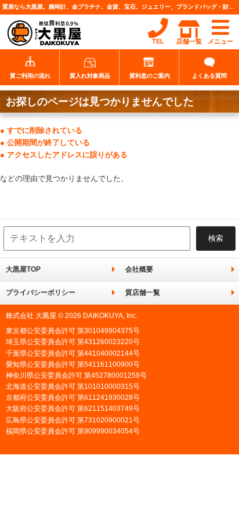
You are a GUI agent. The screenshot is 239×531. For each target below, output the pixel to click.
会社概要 (139, 269)
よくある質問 (209, 76)
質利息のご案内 (149, 76)
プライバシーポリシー (40, 292)
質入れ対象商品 (90, 76)
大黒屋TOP (23, 269)
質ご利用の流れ (30, 76)
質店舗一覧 (142, 292)
